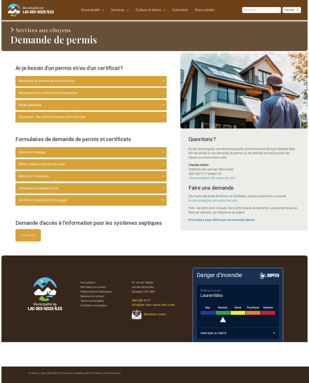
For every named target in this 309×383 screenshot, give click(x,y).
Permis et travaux (32, 152)
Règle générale (30, 105)
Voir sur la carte (213, 333)
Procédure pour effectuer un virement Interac (222, 220)
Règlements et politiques (96, 291)
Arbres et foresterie (34, 176)
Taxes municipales (92, 300)
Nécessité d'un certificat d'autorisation (48, 93)
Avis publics (87, 282)
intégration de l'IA (58, 373)
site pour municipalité (73, 373)
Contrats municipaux (93, 305)
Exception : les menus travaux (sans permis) (52, 117)
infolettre (110, 373)
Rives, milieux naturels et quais (42, 164)
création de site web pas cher (94, 373)
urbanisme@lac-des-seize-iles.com (212, 178)
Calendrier (180, 10)
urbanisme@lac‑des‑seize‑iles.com (214, 200)
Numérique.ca (33, 373)
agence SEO (45, 373)
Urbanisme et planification (39, 188)
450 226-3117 (141, 300)
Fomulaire (28, 235)
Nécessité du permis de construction (47, 81)
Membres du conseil (93, 287)
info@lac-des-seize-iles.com (153, 305)
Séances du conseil (92, 296)
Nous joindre (205, 10)
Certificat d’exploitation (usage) (43, 200)
